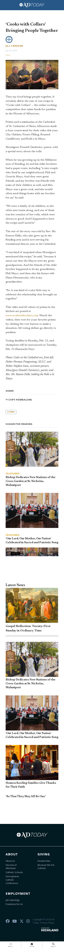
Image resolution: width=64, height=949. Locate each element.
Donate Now (44, 860)
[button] (10, 945)
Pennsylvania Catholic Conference (12, 880)
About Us (10, 860)
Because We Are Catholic (46, 866)
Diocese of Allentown (11, 866)
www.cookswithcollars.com (22, 315)
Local (8, 55)
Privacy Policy (47, 922)
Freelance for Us (14, 904)
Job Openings (12, 900)
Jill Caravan (14, 45)
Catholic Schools (14, 872)
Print (12, 412)
